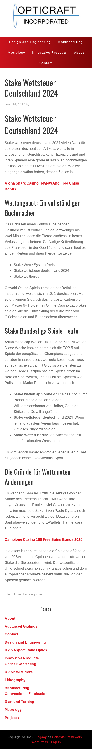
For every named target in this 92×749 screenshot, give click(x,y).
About (10, 618)
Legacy (41, 737)
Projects (12, 718)
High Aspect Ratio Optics (26, 650)
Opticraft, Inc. (46, 18)
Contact (11, 634)
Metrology (13, 710)
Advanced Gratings (21, 626)
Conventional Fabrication (26, 694)
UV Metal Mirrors (19, 672)
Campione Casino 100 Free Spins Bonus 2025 (43, 539)
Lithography (15, 680)
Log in (56, 742)
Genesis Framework (67, 737)
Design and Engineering (25, 642)
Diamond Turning (19, 702)
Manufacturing (17, 688)
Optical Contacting (20, 664)
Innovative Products (22, 658)
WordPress (39, 742)
